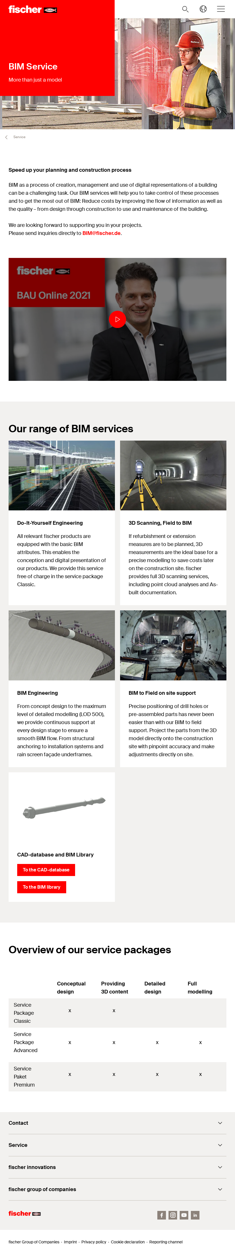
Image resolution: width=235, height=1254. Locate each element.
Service (19, 137)
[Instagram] (173, 1215)
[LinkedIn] (195, 1215)
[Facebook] (161, 1215)
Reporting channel (166, 1242)
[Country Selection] (203, 9)
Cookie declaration (128, 1242)
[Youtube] (184, 1215)
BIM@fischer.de (102, 233)
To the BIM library (41, 887)
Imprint (70, 1242)
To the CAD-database (46, 870)
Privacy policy (93, 1242)
